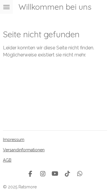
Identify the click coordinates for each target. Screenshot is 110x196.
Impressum (13, 139)
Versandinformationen (24, 150)
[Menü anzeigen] (6, 7)
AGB (7, 160)
